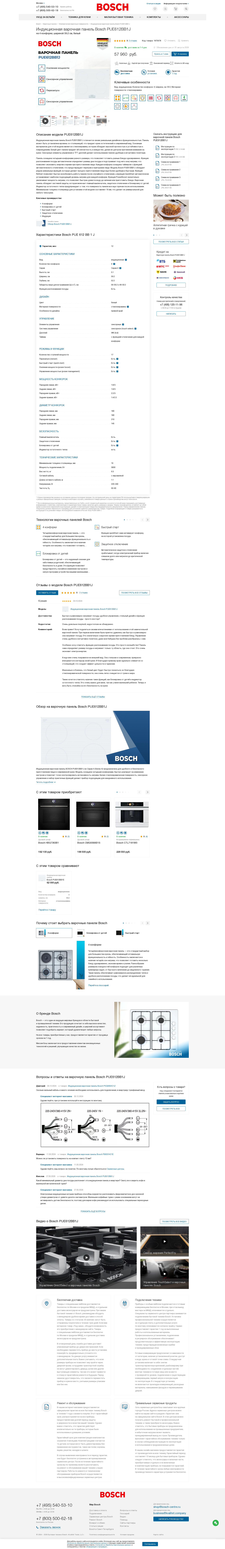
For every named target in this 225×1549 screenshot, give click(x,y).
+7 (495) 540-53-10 (47, 6)
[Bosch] (113, 7)
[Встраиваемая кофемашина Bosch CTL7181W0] (132, 814)
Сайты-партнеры (127, 1523)
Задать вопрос (171, 1102)
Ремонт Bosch (95, 1520)
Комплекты (154, 17)
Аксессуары (181, 17)
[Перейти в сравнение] (165, 8)
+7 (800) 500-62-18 (47, 10)
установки (152, 73)
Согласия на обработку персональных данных (113, 1545)
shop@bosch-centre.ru (166, 1506)
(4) (147, 836)
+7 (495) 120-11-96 (171, 304)
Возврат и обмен (97, 1523)
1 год (174, 73)
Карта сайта (158, 1535)
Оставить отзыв (47, 593)
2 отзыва (133, 41)
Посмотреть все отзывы (134, 593)
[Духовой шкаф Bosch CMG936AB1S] (93, 814)
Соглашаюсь (150, 1544)
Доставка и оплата (98, 1510)
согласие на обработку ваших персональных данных (87, 1543)
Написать (171, 314)
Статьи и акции (154, 4)
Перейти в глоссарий (98, 985)
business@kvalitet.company (169, 1513)
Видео (123, 1517)
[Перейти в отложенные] (155, 8)
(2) (68, 836)
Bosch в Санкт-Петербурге (101, 1529)
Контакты (124, 1526)
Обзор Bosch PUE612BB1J (59, 224)
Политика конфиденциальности (102, 1535)
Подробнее (171, 285)
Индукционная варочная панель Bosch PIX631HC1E (90, 1154)
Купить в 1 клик (161, 54)
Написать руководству (171, 1519)
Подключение (95, 1513)
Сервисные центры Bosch (101, 1517)
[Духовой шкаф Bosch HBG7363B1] (54, 814)
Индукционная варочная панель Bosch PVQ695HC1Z (91, 1086)
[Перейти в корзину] (175, 8)
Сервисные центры (115, 1169)
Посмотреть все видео (174, 1222)
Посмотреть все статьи (171, 242)
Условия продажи (127, 1535)
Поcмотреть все (171, 1109)
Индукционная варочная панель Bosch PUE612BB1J (90, 1176)
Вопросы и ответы (128, 1510)
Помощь (124, 1520)
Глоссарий (124, 1513)
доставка (125, 73)
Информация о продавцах (96, 1547)
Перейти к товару (47, 910)
